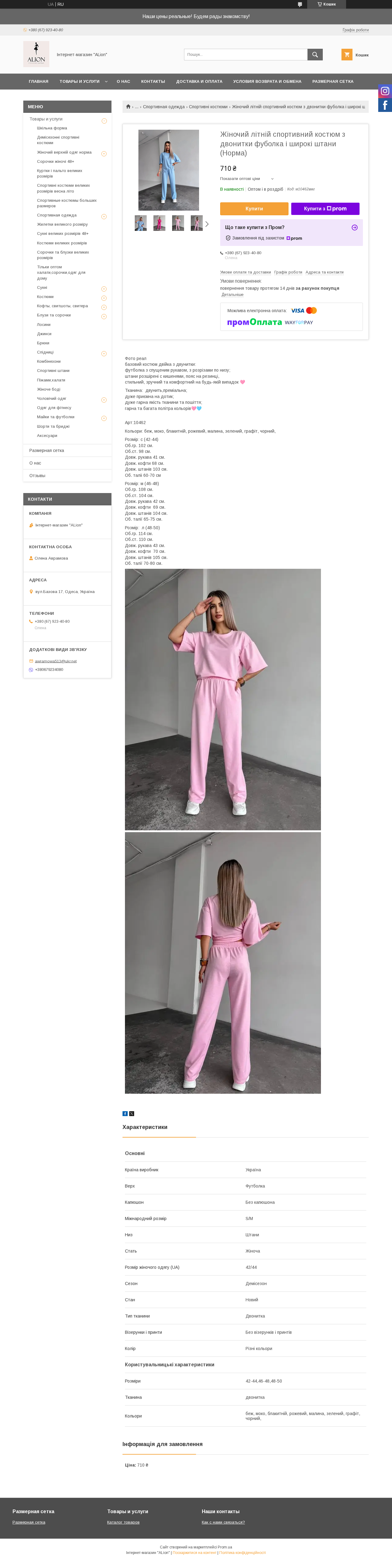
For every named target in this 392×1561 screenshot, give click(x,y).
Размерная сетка (332, 81)
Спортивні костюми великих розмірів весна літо (63, 188)
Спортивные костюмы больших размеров (67, 203)
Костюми (45, 296)
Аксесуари (47, 435)
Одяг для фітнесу (54, 407)
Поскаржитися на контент (195, 1553)
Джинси (44, 333)
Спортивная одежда (164, 106)
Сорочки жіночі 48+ (55, 161)
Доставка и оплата (199, 81)
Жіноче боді (48, 389)
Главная (38, 81)
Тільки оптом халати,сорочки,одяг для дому (61, 272)
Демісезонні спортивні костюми (58, 140)
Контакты (153, 81)
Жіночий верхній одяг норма (64, 152)
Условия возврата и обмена (267, 81)
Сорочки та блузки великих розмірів (63, 255)
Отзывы (37, 475)
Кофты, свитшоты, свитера (62, 306)
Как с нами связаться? (223, 1522)
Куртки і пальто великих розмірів (59, 173)
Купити (254, 208)
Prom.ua (225, 1547)
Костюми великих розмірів (62, 243)
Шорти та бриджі (53, 426)
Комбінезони (49, 361)
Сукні (42, 287)
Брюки (43, 343)
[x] (131, 1114)
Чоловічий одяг (51, 398)
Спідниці (45, 352)
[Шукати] (315, 54)
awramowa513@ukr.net (56, 661)
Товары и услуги (79, 81)
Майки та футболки (55, 417)
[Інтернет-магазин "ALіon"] (36, 65)
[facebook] (125, 1114)
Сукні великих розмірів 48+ (63, 233)
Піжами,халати (51, 380)
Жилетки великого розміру (62, 224)
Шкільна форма (52, 128)
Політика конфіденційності (242, 1553)
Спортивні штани (53, 370)
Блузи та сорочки (54, 315)
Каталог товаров (123, 1522)
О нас (123, 81)
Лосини (44, 324)
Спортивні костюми (208, 106)
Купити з (314, 208)
